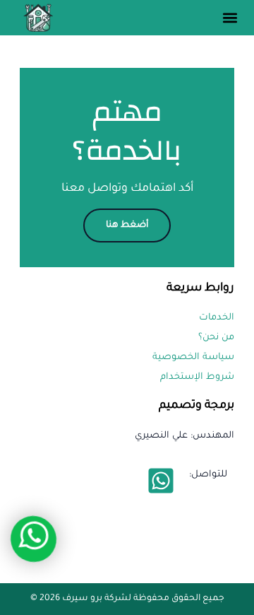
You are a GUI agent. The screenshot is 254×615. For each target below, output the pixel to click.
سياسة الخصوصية (193, 358)
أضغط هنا (127, 225)
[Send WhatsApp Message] (161, 481)
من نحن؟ (216, 338)
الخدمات (216, 318)
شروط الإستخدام (197, 377)
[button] (229, 18)
